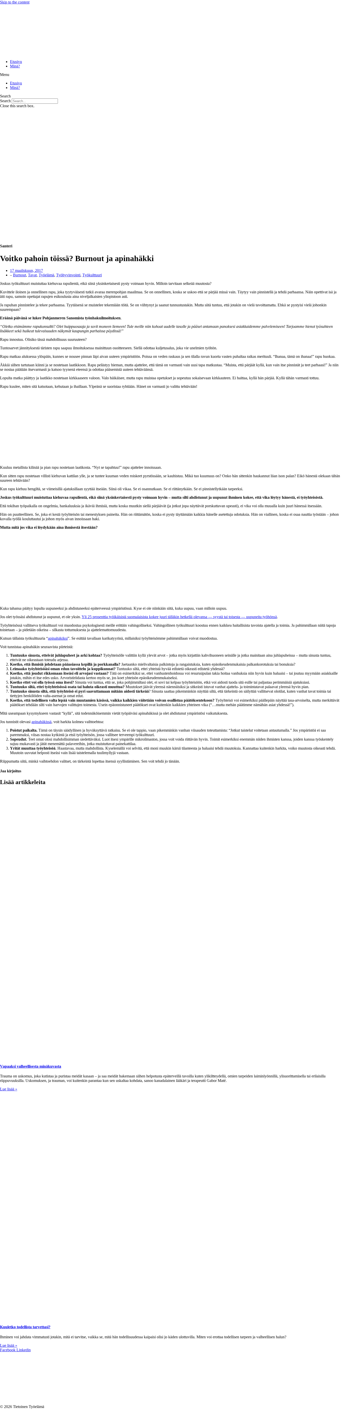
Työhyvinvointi (68, 275)
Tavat (32, 275)
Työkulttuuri (92, 275)
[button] (170, 74)
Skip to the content (14, 2)
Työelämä (46, 275)
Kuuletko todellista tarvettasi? (25, 1327)
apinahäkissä (41, 722)
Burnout (19, 275)
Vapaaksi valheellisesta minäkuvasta (30, 1066)
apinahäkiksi (58, 638)
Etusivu (16, 61)
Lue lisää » (8, 1089)
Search (5, 101)
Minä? (15, 66)
